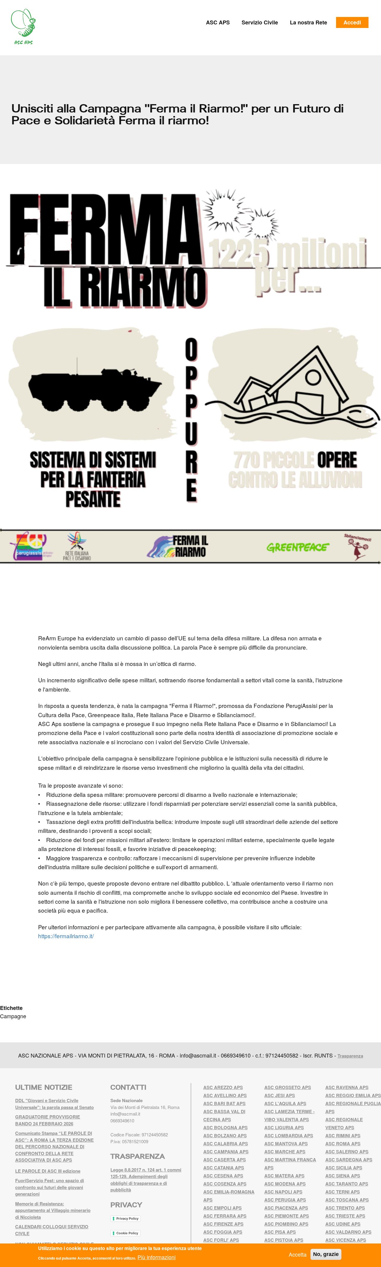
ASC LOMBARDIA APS (288, 1135)
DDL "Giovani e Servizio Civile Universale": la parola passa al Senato (54, 1103)
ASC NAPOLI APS (283, 1191)
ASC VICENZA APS (345, 1240)
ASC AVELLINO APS (225, 1095)
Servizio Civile (260, 22)
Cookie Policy (127, 1233)
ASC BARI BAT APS (224, 1103)
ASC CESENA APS (223, 1175)
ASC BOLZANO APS (225, 1135)
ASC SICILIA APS (343, 1167)
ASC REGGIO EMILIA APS (353, 1095)
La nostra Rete (308, 22)
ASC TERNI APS (342, 1191)
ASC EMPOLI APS (222, 1208)
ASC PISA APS (280, 1232)
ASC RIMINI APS (342, 1135)
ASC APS (218, 22)
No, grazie (326, 1254)
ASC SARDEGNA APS (348, 1159)
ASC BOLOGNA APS (225, 1127)
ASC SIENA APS (342, 1175)
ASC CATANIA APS (223, 1167)
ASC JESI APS (279, 1095)
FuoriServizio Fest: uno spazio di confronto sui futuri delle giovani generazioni (49, 1187)
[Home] (25, 27)
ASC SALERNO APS (346, 1151)
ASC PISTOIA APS (283, 1240)
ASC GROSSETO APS (287, 1087)
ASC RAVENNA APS (346, 1087)
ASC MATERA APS (284, 1175)
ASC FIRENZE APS (223, 1224)
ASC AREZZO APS (223, 1087)
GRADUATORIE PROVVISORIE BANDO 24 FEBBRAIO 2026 (47, 1120)
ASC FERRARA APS (224, 1216)
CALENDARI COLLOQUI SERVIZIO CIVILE (51, 1230)
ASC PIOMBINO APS (286, 1224)
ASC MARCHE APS (284, 1151)
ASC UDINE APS (342, 1224)
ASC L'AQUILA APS (285, 1103)
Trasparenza (350, 1055)
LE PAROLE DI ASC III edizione (47, 1171)
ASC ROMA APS (342, 1143)
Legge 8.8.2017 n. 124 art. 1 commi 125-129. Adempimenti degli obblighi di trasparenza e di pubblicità (145, 1179)
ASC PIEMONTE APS (286, 1216)
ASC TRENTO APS (345, 1208)
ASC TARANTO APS (346, 1183)
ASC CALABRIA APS (225, 1143)
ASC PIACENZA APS (286, 1208)
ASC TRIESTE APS (345, 1216)
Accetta (298, 1254)
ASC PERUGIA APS (285, 1199)
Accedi (352, 22)
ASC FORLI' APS (221, 1240)
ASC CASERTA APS (224, 1159)
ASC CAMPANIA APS (226, 1151)
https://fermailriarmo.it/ (66, 936)
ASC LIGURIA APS (284, 1127)
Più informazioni (157, 1257)
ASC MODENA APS (285, 1183)
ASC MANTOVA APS (286, 1143)
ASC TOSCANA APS (347, 1199)
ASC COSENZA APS (224, 1183)
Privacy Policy (127, 1218)
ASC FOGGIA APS (222, 1232)
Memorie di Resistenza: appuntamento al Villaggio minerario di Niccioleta (52, 1210)
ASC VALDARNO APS (348, 1232)
